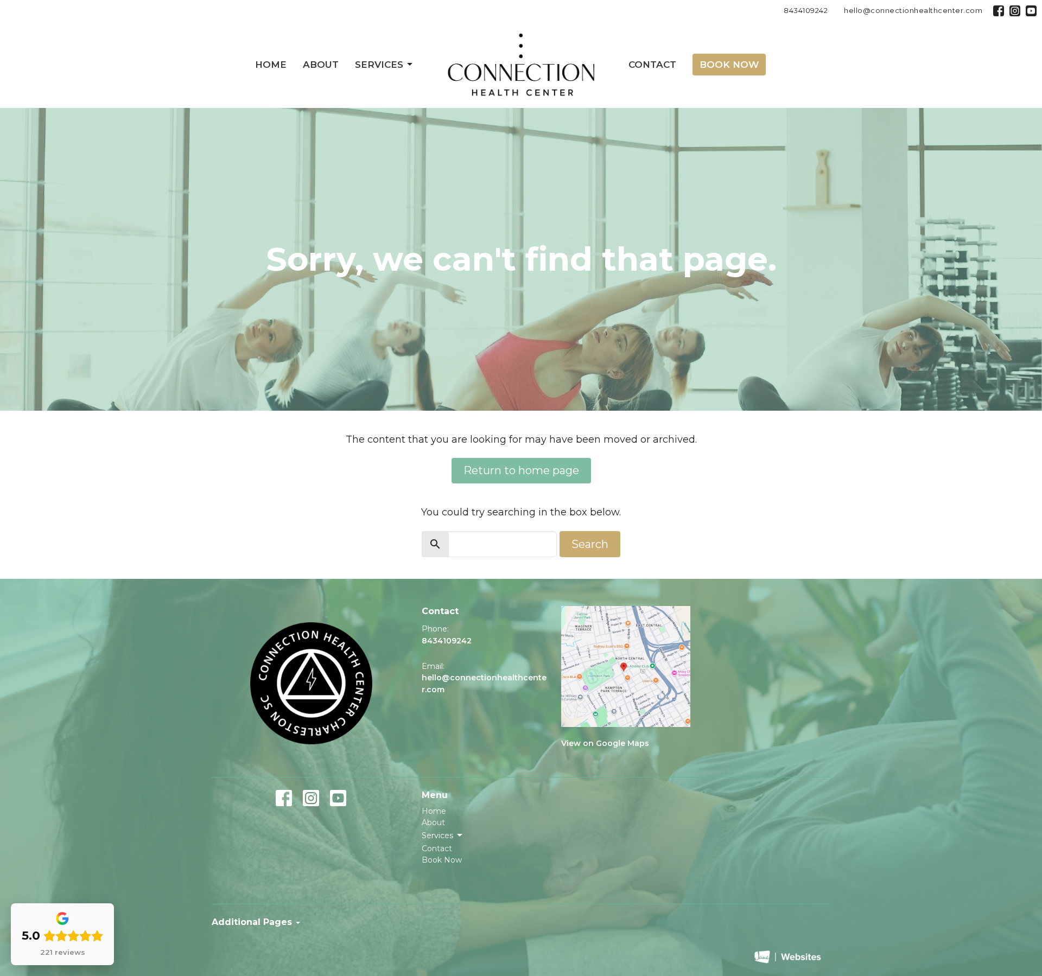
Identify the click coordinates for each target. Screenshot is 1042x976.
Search (589, 544)
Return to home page (521, 470)
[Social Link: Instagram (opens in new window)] (1014, 10)
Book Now (729, 64)
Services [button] (437, 835)
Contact (652, 64)
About (321, 64)
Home (271, 64)
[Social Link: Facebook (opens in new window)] (998, 10)
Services (379, 64)
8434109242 (806, 10)
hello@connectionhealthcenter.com (913, 10)
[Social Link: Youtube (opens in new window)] (1031, 10)
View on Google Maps (605, 743)
